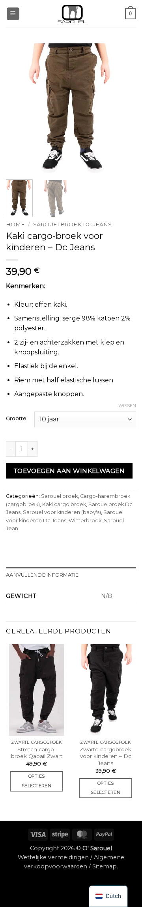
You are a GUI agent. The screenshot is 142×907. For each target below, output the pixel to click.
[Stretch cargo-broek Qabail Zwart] (36, 690)
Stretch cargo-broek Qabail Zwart (36, 753)
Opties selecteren (36, 780)
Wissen (127, 405)
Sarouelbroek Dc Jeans (72, 224)
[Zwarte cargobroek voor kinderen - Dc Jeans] (105, 690)
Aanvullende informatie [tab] (42, 575)
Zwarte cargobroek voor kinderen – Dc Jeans (105, 756)
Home (15, 224)
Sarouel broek (59, 496)
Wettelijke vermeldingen (53, 857)
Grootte (16, 418)
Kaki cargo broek (64, 504)
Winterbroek (85, 520)
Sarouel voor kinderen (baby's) (62, 512)
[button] (13, 13)
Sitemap (104, 866)
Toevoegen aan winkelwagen (69, 471)
